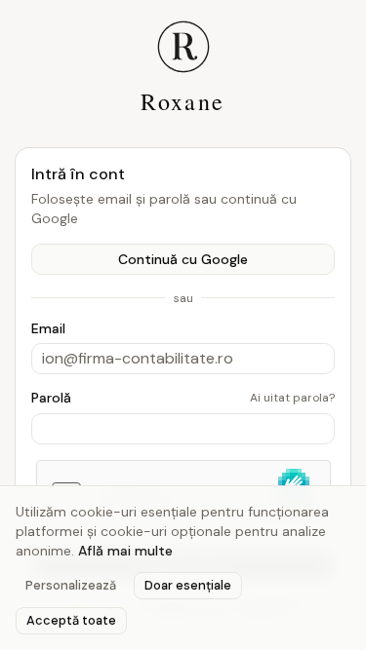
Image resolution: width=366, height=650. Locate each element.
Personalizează (70, 585)
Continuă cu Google (183, 259)
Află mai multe (125, 550)
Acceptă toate (71, 620)
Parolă (51, 397)
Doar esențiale (187, 585)
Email (48, 328)
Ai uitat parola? (292, 397)
